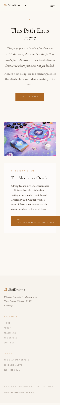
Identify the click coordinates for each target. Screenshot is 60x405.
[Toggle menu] (52, 5)
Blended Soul (12, 370)
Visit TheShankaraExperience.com (35, 221)
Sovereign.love (13, 365)
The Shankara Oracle (16, 360)
